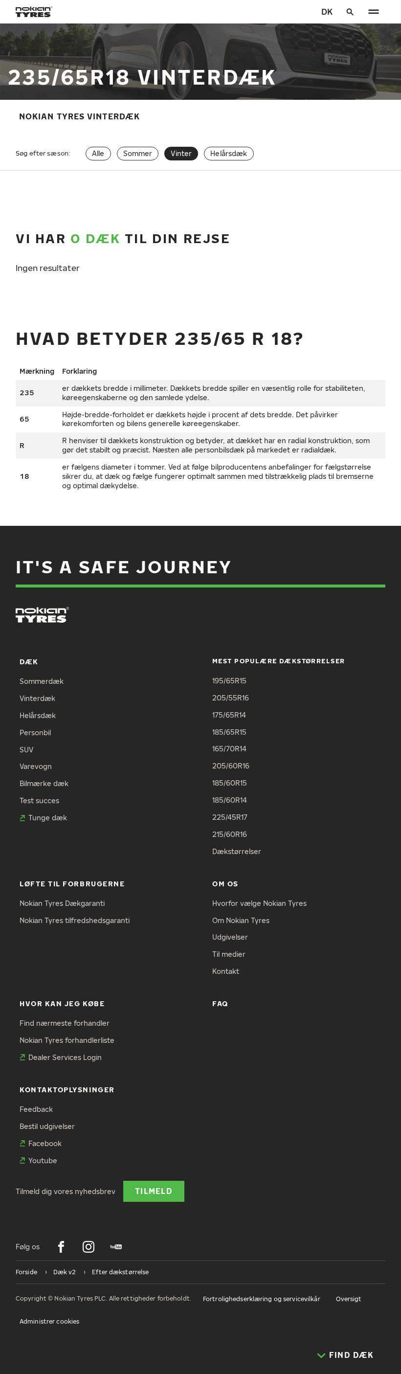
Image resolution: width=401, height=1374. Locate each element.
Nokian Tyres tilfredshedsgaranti (75, 920)
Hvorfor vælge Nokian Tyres (259, 903)
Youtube (42, 1160)
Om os (225, 883)
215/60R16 (229, 834)
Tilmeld (154, 1190)
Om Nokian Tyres (240, 920)
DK (327, 11)
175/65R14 (229, 715)
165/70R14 (229, 748)
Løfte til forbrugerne (72, 883)
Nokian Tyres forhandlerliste (67, 1040)
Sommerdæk (42, 681)
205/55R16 (230, 698)
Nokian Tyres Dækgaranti (62, 903)
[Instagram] (88, 1247)
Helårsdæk (228, 153)
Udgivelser (230, 937)
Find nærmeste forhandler (65, 1023)
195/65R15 (229, 680)
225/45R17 (229, 817)
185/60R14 (229, 800)
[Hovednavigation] (373, 11)
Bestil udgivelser (47, 1126)
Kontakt (225, 971)
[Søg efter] (350, 11)
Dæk (29, 661)
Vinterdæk (37, 698)
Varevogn (36, 766)
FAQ (220, 1003)
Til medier (228, 954)
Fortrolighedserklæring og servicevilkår (261, 1299)
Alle (98, 153)
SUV (26, 749)
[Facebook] (61, 1247)
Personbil (35, 732)
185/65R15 (229, 732)
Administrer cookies (49, 1321)
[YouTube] (116, 1247)
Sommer (138, 153)
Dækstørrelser (236, 851)
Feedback (36, 1109)
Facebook (45, 1143)
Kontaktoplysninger (67, 1089)
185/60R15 (229, 783)
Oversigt (349, 1299)
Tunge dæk (47, 817)
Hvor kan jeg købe (62, 1003)
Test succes (39, 800)
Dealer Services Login (65, 1057)
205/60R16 (230, 766)
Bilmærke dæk (44, 783)
